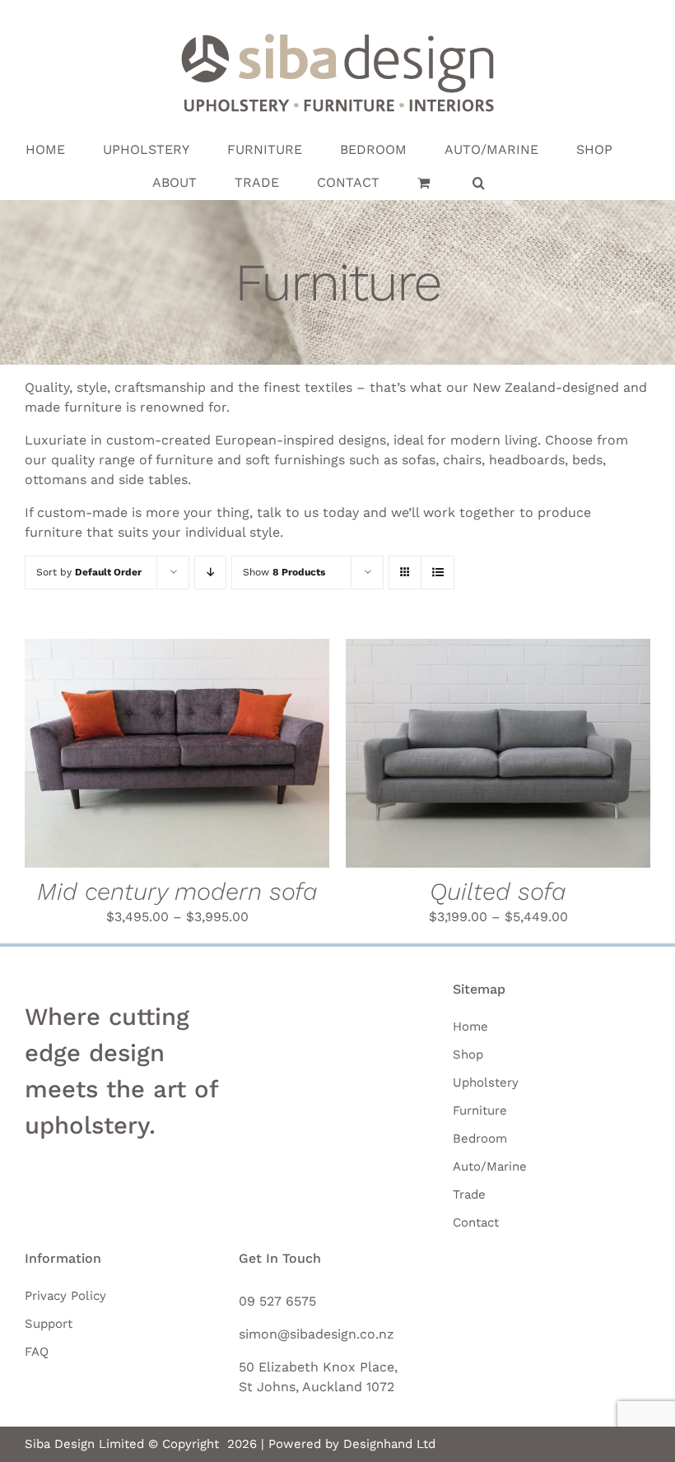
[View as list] (437, 572)
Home (470, 1026)
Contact (476, 1222)
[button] (478, 182)
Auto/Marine (490, 1166)
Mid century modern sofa (177, 892)
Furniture (480, 1110)
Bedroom (480, 1138)
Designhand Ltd (389, 1443)
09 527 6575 (277, 1301)
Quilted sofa (498, 892)
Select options (121, 755)
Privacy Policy (65, 1295)
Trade (469, 1194)
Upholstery (486, 1082)
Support (48, 1323)
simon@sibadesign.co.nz (316, 1334)
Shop (468, 1054)
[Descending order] (210, 572)
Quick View (251, 755)
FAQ (37, 1351)
